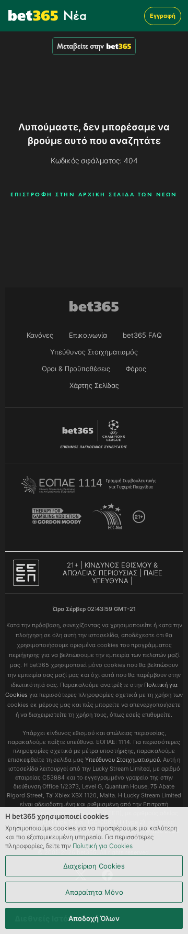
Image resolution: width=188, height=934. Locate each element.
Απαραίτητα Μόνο (94, 892)
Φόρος (136, 368)
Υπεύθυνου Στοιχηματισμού (122, 759)
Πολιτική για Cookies (103, 846)
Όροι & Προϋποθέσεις (76, 368)
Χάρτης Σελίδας (94, 385)
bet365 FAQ (142, 335)
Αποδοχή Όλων (94, 918)
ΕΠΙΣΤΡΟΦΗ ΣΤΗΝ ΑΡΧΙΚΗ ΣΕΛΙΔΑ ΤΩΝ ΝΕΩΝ (94, 194)
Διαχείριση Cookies (94, 866)
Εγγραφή (162, 15)
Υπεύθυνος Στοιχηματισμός (94, 352)
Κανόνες (40, 335)
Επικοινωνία (88, 335)
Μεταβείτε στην (80, 46)
